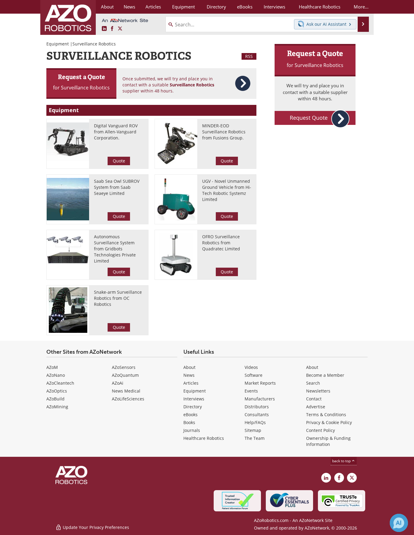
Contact (314, 399)
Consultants (257, 414)
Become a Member (325, 375)
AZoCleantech (60, 383)
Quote (119, 161)
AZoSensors (123, 367)
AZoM (52, 367)
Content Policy (320, 430)
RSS (249, 56)
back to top (342, 460)
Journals (191, 430)
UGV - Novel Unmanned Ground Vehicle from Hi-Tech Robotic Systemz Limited (226, 190)
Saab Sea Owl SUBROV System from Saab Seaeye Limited (116, 187)
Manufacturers (260, 399)
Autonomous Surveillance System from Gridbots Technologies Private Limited (115, 249)
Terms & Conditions (326, 414)
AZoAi (117, 383)
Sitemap (253, 430)
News (189, 375)
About (189, 367)
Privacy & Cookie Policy (329, 422)
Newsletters (318, 391)
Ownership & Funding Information (328, 441)
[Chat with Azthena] (399, 523)
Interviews (193, 399)
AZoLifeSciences (128, 399)
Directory (192, 407)
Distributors (257, 407)
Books (189, 422)
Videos (251, 367)
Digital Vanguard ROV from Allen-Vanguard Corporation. (116, 132)
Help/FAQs (255, 422)
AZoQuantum (125, 375)
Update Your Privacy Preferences (95, 527)
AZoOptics (56, 391)
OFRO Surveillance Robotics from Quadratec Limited (221, 243)
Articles (191, 383)
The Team (255, 438)
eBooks (190, 414)
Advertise (315, 407)
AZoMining (57, 407)
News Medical (126, 391)
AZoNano (55, 375)
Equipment (57, 44)
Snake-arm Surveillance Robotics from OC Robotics (118, 298)
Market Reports (260, 383)
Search (313, 383)
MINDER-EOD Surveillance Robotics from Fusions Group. (223, 132)
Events (251, 391)
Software (253, 375)
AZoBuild (55, 399)
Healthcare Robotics (203, 438)
